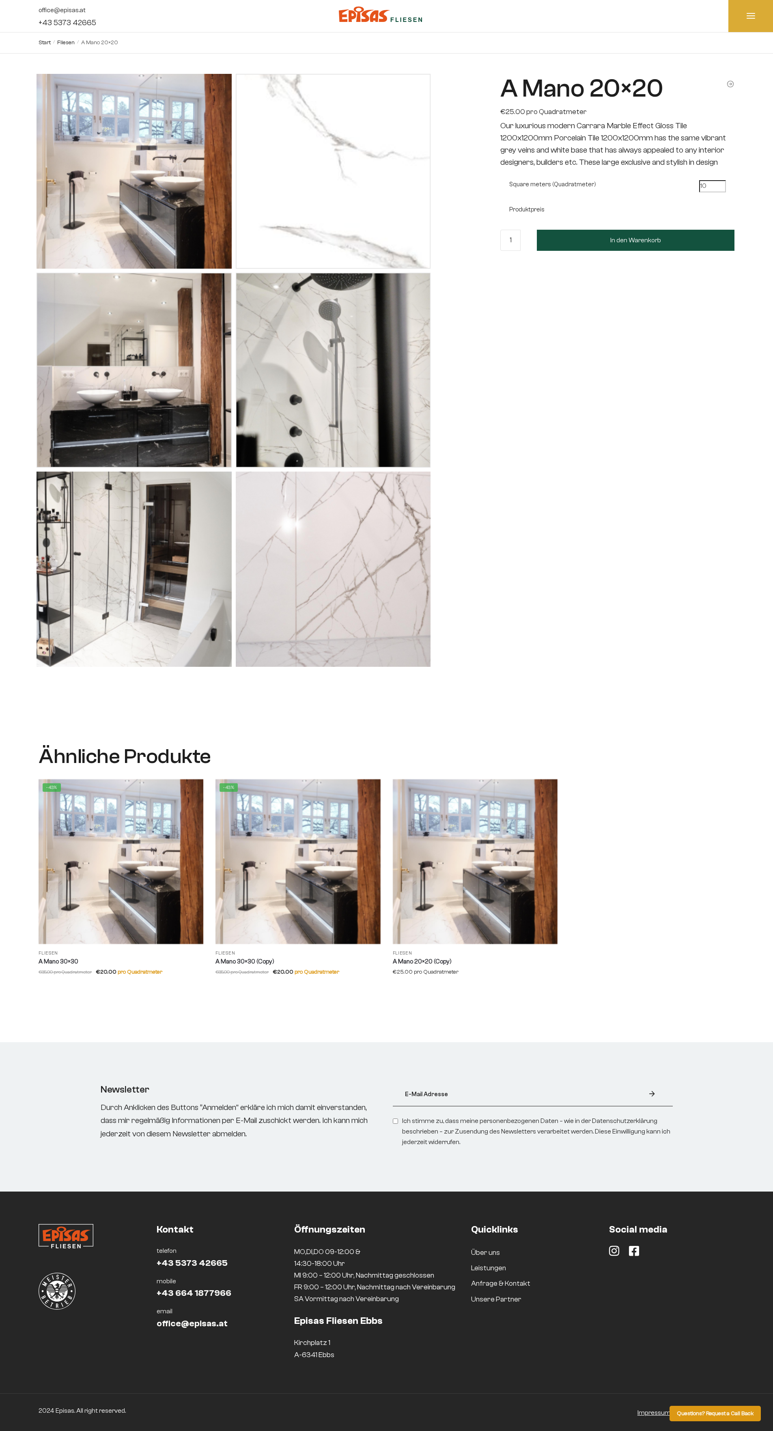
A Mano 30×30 (58, 961)
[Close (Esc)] (437, 81)
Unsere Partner (496, 1299)
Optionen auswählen (121, 987)
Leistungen (488, 1268)
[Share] (457, 81)
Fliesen (66, 42)
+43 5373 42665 (67, 22)
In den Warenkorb (635, 240)
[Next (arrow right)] (457, 103)
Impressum (654, 1412)
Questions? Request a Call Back (715, 1413)
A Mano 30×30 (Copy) (244, 961)
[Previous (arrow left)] (437, 103)
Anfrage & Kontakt (500, 1283)
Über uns (485, 1252)
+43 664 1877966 (194, 1293)
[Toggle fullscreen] (476, 81)
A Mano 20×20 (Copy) (422, 961)
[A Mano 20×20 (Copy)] (475, 861)
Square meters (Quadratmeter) (552, 184)
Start (45, 42)
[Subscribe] (652, 1094)
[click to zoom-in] (134, 171)
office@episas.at (62, 10)
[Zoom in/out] (437, 92)
